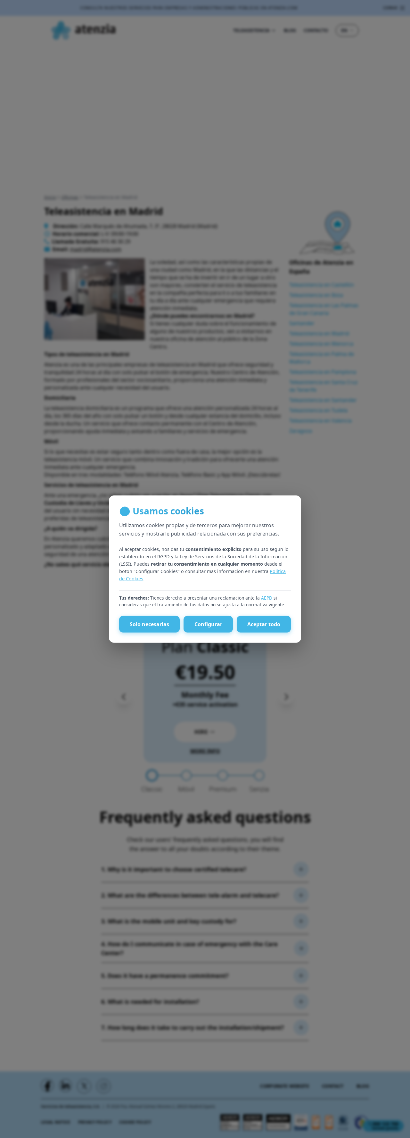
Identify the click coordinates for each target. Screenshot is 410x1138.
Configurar (208, 624)
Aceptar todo (263, 624)
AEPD (266, 597)
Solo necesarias (149, 624)
